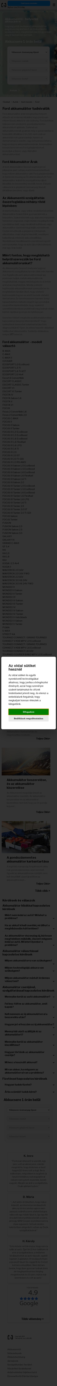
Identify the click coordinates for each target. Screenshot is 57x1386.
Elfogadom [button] (28, 712)
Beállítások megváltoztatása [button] (28, 718)
